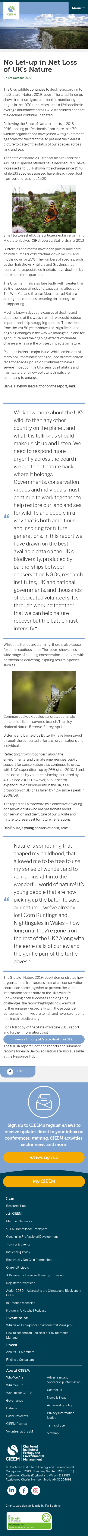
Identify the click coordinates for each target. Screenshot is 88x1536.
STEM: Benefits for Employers (26, 1229)
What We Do (14, 1385)
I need (11, 1345)
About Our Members (20, 1352)
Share (20, 1071)
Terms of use (56, 1425)
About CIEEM (18, 1370)
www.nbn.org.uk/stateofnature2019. (44, 1039)
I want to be (17, 1318)
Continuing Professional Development (32, 1237)
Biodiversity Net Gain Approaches (29, 1260)
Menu (77, 8)
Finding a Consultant (20, 1360)
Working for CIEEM (19, 1393)
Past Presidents (17, 1416)
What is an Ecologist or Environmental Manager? (39, 1325)
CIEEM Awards (16, 1424)
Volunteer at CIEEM (19, 1431)
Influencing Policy (18, 1252)
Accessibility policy (60, 1405)
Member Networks (19, 1221)
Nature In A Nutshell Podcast (26, 1311)
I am (10, 1198)
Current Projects (17, 1267)
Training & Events (18, 1244)
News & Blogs (56, 1398)
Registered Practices (20, 1283)
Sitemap (53, 1433)
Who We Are (14, 1377)
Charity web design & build (23, 1505)
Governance (14, 1401)
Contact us (54, 1390)
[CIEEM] (11, 10)
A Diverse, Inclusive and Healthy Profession (35, 1275)
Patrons (11, 1408)
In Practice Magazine (20, 1303)
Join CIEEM (14, 1213)
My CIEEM (44, 1181)
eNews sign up (44, 1157)
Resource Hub (24, 1056)
